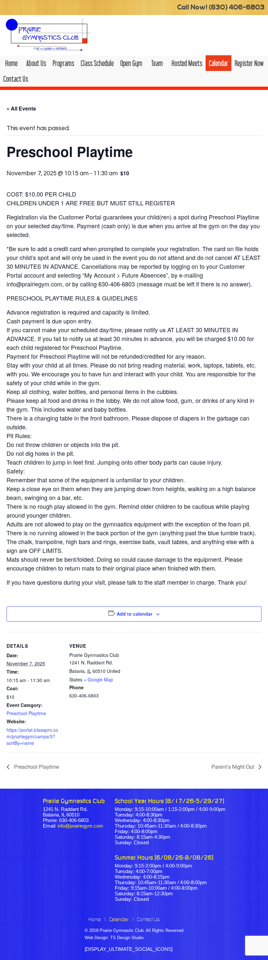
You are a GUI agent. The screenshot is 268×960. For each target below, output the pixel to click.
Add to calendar (134, 613)
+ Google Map (98, 679)
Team (157, 63)
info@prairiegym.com (80, 826)
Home (11, 63)
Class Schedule (97, 63)
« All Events (21, 108)
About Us (36, 63)
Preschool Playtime (26, 713)
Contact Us (15, 78)
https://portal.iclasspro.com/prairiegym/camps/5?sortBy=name (32, 736)
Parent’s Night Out (233, 766)
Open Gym (131, 63)
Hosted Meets (187, 63)
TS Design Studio (126, 937)
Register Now (249, 63)
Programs (63, 63)
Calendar (218, 63)
